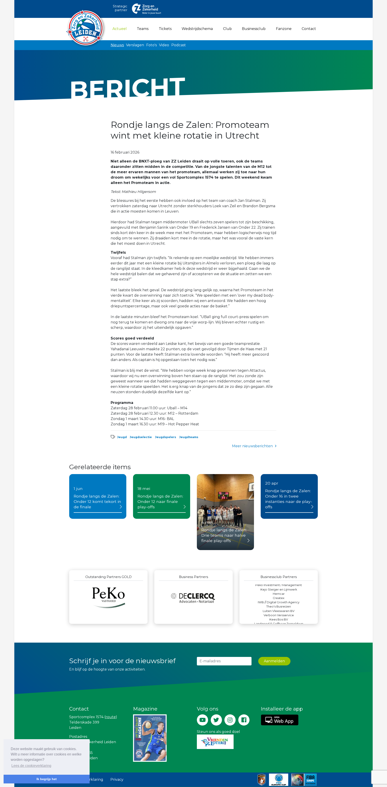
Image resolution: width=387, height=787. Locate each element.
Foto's (151, 45)
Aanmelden (274, 661)
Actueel (120, 28)
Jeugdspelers (165, 437)
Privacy (116, 779)
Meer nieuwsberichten (252, 446)
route (110, 717)
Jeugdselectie (141, 437)
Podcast (178, 45)
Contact (309, 29)
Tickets (165, 29)
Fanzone (284, 29)
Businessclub (254, 29)
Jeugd (122, 437)
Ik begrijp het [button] (47, 779)
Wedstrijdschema (197, 29)
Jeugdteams (188, 437)
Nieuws (117, 45)
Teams (142, 29)
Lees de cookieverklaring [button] (31, 766)
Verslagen (135, 45)
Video (164, 45)
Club (227, 29)
